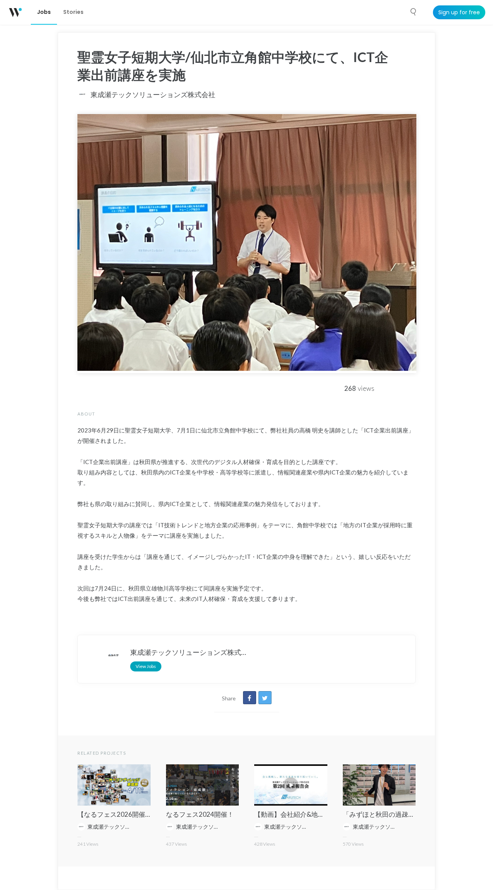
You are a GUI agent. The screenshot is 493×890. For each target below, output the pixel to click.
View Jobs (146, 666)
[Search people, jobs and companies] (413, 12)
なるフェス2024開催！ (200, 814)
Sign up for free (459, 12)
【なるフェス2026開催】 (114, 814)
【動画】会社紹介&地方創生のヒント (309, 814)
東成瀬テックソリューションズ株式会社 (153, 94)
